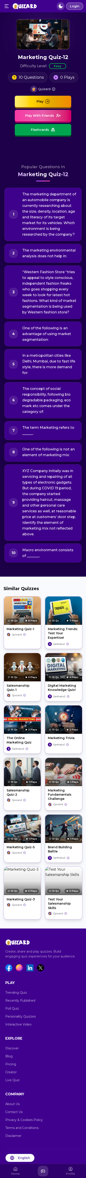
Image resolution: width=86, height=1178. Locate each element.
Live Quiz (12, 1080)
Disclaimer (13, 1136)
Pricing (10, 1064)
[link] (43, 89)
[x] (40, 967)
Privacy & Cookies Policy (24, 1120)
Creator (11, 1072)
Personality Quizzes (20, 1016)
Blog (9, 1056)
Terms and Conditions (22, 1128)
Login (74, 6)
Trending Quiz (16, 993)
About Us (12, 1104)
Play (40, 101)
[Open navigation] (7, 6)
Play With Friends (39, 116)
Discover (12, 1048)
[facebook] (8, 967)
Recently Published (20, 1001)
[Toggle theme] (61, 6)
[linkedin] (30, 967)
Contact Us (13, 1112)
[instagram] (19, 967)
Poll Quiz (12, 1008)
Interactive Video (18, 1024)
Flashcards (40, 130)
